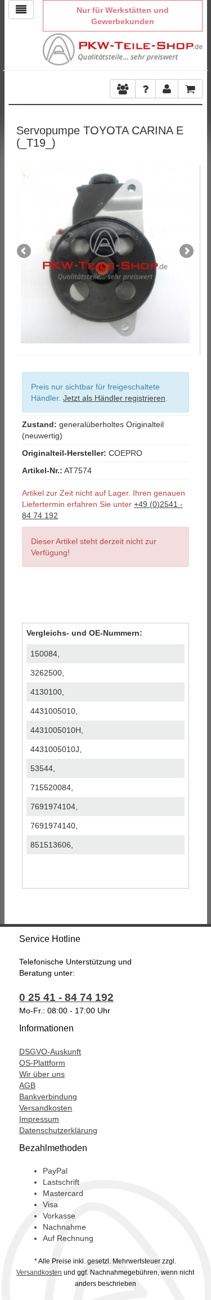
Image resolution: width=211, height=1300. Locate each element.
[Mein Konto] (145, 88)
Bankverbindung (48, 1096)
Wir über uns (42, 1074)
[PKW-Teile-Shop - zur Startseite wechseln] (123, 49)
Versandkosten (45, 1107)
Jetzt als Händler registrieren (114, 397)
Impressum (39, 1119)
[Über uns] (123, 88)
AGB (27, 1085)
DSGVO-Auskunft (50, 1051)
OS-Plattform (42, 1062)
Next (185, 251)
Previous (24, 251)
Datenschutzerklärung (58, 1130)
